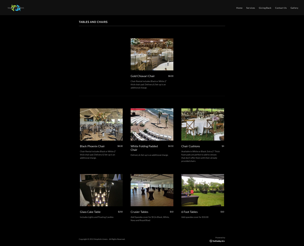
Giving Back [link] (265, 8)
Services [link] (250, 8)
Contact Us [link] (281, 8)
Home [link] (239, 8)
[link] (15, 7)
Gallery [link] (294, 8)
